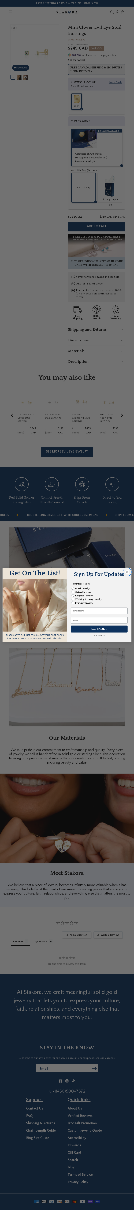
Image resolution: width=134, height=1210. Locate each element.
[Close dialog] (127, 572)
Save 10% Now (99, 629)
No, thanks (99, 635)
